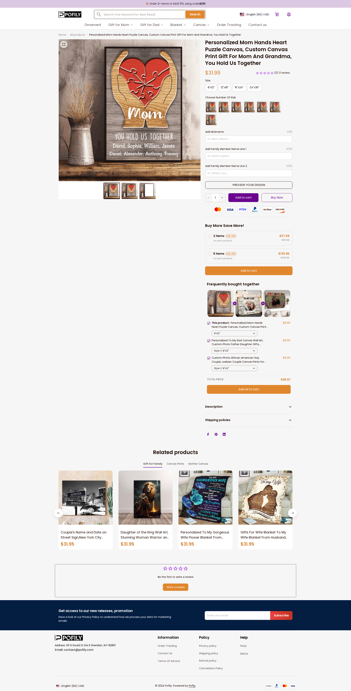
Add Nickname (214, 132)
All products (77, 35)
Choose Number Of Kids (220, 97)
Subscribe (281, 615)
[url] (192, 686)
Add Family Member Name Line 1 (225, 149)
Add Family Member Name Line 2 (226, 166)
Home (62, 35)
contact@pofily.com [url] (78, 650)
